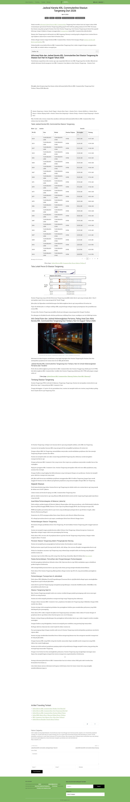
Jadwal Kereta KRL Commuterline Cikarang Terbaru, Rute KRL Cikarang (68, 376)
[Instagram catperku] (98, 2)
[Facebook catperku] (94, 2)
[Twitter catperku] (96, 2)
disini (40, 784)
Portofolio (54, 786)
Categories (68, 791)
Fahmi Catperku (36, 730)
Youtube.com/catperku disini (44, 788)
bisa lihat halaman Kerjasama (42, 786)
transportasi (64, 31)
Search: (82, 128)
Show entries (37, 128)
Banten (51, 18)
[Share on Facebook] (95, 724)
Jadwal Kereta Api (80, 18)
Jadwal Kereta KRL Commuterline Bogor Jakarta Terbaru (68, 263)
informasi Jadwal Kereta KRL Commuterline (53, 24)
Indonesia (58, 18)
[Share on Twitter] (87, 724)
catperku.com (67, 800)
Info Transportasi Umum (68, 18)
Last (97, 258)
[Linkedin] (102, 2)
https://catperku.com (36, 739)
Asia (47, 18)
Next (95, 258)
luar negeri (88, 556)
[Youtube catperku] (100, 2)
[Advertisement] (65, 74)
